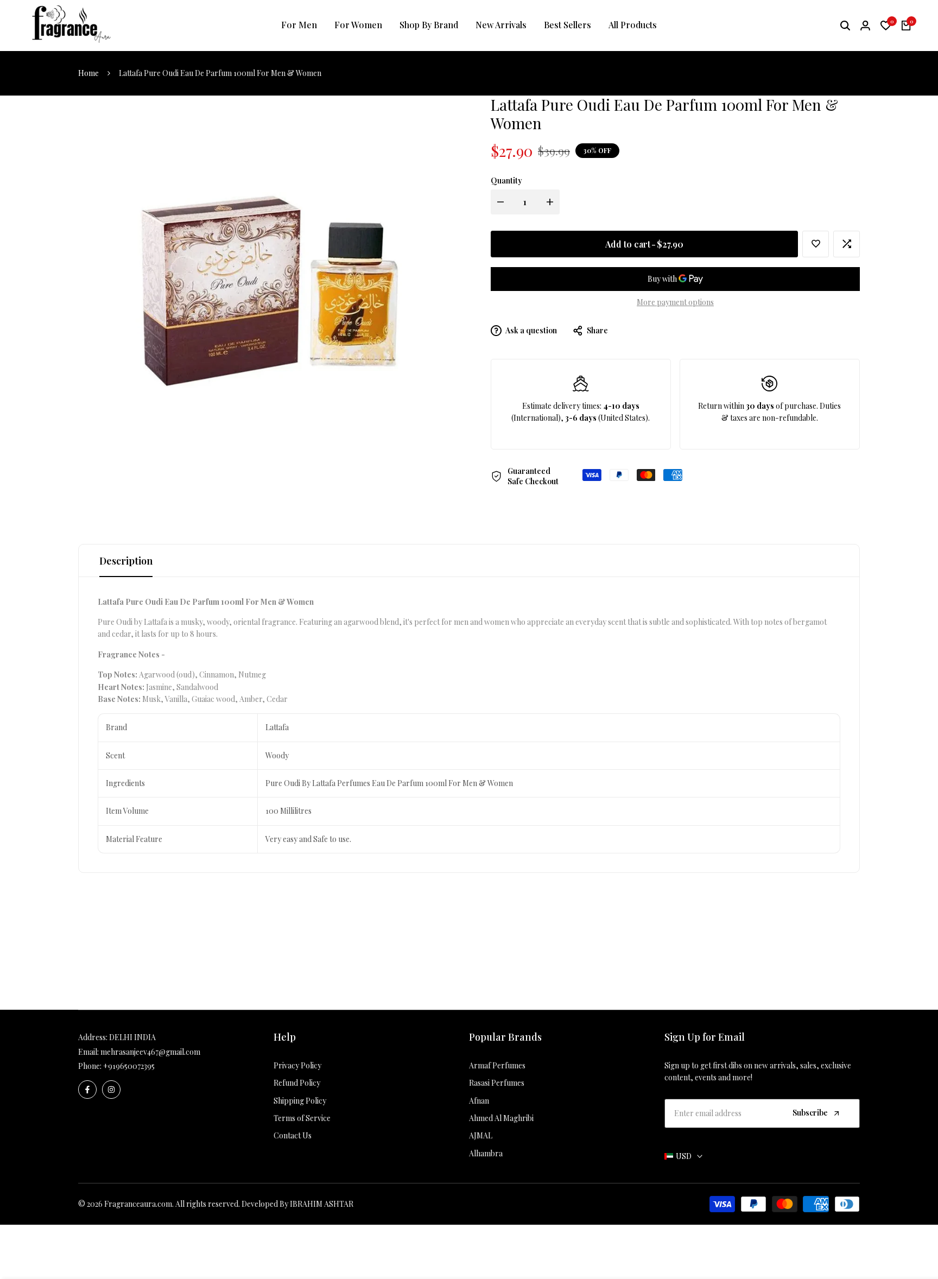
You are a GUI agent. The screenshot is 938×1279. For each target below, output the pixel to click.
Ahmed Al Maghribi (501, 1118)
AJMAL (480, 1135)
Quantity (506, 180)
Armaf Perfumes (497, 1065)
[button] (815, 244)
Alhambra (486, 1153)
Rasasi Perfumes (496, 1083)
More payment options (675, 302)
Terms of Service (302, 1118)
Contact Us (293, 1135)
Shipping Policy (300, 1101)
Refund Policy (297, 1083)
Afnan (479, 1101)
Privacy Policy (297, 1065)
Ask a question (530, 330)
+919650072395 (129, 1066)
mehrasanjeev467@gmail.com (150, 1052)
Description (126, 560)
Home (88, 73)
